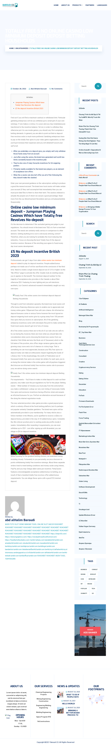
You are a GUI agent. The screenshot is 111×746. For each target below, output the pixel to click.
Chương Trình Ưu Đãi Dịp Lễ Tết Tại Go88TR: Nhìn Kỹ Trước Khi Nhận (89, 117)
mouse (89, 584)
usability (84, 593)
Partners (90, 5)
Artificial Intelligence (86, 310)
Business (82, 338)
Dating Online (83, 378)
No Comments (56, 89)
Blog (80, 321)
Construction (83, 350)
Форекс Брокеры (85, 543)
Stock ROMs (83, 492)
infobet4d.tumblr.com (36, 553)
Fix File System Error (86, 407)
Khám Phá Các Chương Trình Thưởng (88, 275)
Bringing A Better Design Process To (73, 712)
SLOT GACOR (49, 524)
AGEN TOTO (9, 524)
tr (79, 504)
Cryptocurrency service (87, 367)
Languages (102, 5)
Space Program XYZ (43, 717)
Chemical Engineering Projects (43, 693)
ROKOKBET (58, 524)
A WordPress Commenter (88, 175)
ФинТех (81, 537)
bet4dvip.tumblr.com (12, 546)
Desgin (83, 574)
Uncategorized (84, 509)
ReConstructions (44, 721)
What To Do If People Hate (72, 696)
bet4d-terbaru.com (37, 540)
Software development (87, 487)
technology (83, 498)
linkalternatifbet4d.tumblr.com (33, 549)
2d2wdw (82, 108)
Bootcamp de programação (89, 326)
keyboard (92, 579)
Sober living (83, 481)
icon (82, 579)
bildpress (82, 183)
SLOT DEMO (19, 524)
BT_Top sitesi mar (85, 332)
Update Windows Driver (87, 515)
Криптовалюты (84, 532)
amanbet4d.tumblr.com (13, 543)
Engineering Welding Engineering (43, 707)
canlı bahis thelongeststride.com (87, 344)
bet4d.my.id (49, 549)
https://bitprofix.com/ (59, 534)
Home (56, 5)
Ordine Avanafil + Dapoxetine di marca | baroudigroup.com (90, 151)
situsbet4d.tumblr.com (31, 543)
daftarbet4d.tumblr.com (53, 553)
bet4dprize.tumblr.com (29, 546)
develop (93, 574)
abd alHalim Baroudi (38, 89)
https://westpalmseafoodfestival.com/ (42, 537)
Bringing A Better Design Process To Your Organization (89, 209)
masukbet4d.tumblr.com (49, 543)
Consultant (82, 356)
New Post (82, 453)
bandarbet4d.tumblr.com (54, 540)
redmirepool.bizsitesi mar (88, 470)
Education (82, 390)
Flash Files (83, 412)
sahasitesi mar (84, 475)
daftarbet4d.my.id (60, 549)
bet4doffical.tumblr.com (28, 556)
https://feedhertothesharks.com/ (17, 540)
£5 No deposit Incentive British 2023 (29, 108)
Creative (82, 361)
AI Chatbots (83, 304)
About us (65, 5)
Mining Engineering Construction (44, 700)
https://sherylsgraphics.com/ (16, 537)
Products (76, 5)
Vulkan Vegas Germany (87, 526)
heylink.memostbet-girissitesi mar (89, 424)
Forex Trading (84, 418)
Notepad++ (83, 459)
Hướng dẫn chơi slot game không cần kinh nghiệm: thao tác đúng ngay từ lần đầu (89, 141)
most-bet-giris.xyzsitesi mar (89, 442)
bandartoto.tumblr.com (13, 549)
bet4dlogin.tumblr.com (46, 546)
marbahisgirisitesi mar (87, 436)
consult (95, 569)
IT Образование (84, 430)
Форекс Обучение (85, 549)
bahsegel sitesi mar (86, 315)
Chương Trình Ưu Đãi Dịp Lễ (90, 265)
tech (93, 588)
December (82, 384)
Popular (84, 588)
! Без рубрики (84, 298)
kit (82, 584)
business (84, 569)
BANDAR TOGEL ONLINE (33, 524)
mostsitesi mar (84, 447)
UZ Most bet (83, 521)
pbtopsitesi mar (84, 464)
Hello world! (83, 177)
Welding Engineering (43, 712)
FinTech (81, 395)
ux (93, 593)
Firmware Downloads (86, 401)
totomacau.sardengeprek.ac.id (16, 553)
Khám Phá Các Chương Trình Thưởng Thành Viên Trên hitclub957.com (89, 129)
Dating (81, 373)
